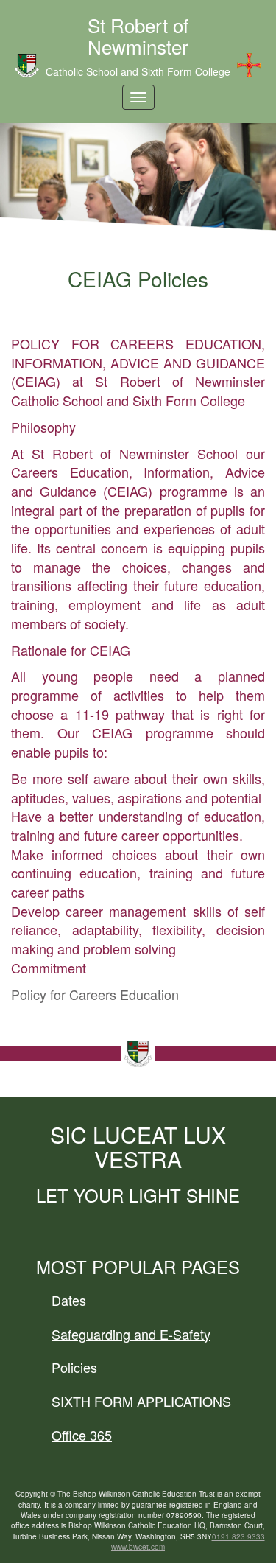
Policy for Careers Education (95, 994)
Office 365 (82, 1434)
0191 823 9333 (238, 1536)
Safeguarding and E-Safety (131, 1333)
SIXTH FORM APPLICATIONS (141, 1400)
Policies (74, 1367)
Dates (69, 1300)
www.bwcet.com (138, 1547)
